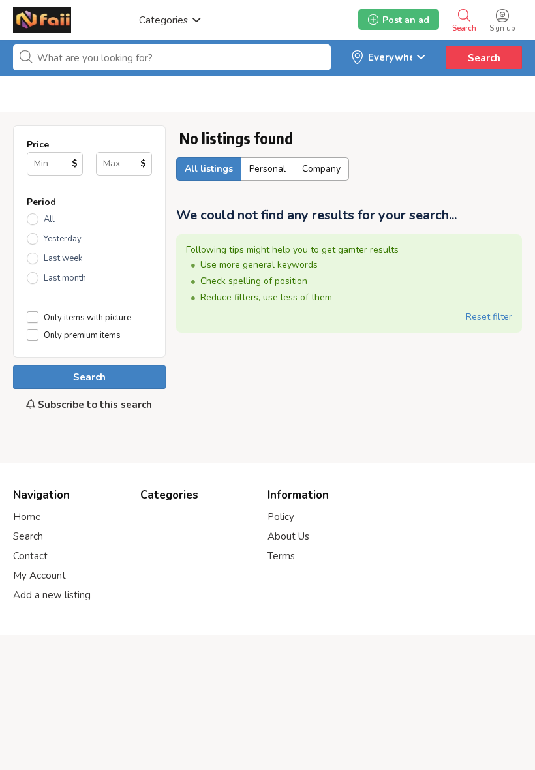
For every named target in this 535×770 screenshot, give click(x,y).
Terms (281, 556)
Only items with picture (87, 317)
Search (484, 58)
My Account (39, 575)
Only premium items (82, 335)
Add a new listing (52, 595)
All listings (209, 168)
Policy (281, 517)
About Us (288, 536)
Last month (65, 278)
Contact (30, 556)
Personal (267, 168)
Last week (63, 258)
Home (27, 517)
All (49, 219)
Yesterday (63, 239)
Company (321, 168)
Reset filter (489, 317)
